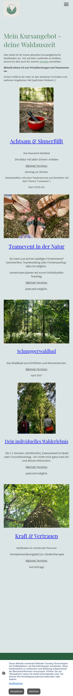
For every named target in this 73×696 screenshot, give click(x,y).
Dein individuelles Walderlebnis (36, 441)
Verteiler (44, 61)
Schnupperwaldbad (36, 351)
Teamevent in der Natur (37, 246)
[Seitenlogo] (11, 9)
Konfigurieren (16, 683)
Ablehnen (34, 691)
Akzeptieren (16, 691)
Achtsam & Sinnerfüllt (36, 140)
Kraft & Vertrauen (36, 535)
